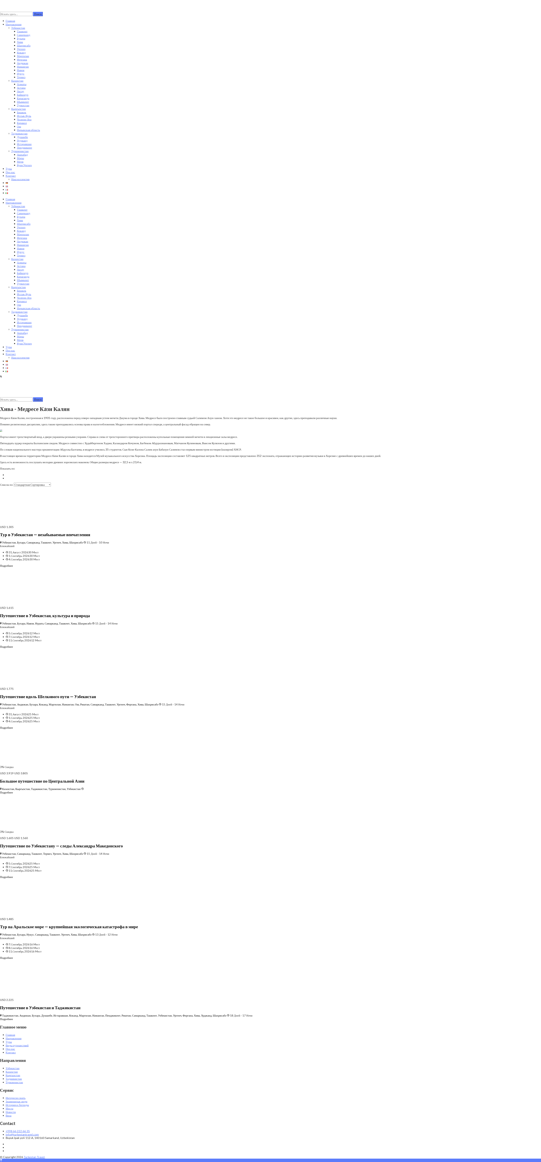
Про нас (10, 172)
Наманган (23, 66)
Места (9, 1108)
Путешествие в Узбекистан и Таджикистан (40, 1007)
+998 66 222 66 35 (18, 1131)
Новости (11, 1112)
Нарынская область (28, 130)
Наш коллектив (20, 179)
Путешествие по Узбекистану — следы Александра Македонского (61, 845)
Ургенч (21, 49)
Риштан (84, 704)
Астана (21, 87)
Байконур (22, 94)
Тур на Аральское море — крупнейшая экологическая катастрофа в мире (69, 926)
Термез (21, 77)
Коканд (21, 52)
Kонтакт (11, 175)
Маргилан (23, 56)
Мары (20, 158)
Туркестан (23, 105)
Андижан (22, 63)
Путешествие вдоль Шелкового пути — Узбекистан (48, 696)
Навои (20, 70)
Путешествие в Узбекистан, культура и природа (45, 615)
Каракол (22, 122)
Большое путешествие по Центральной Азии (42, 780)
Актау (20, 91)
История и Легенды (17, 1105)
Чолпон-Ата (24, 119)
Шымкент (23, 101)
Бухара (21, 38)
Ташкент (22, 31)
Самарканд (23, 34)
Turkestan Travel (34, 1157)
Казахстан (17, 80)
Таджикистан (19, 133)
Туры (9, 168)
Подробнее (6, 565)
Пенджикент (24, 147)
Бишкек (21, 112)
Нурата (39, 623)
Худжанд (22, 140)
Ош (19, 126)
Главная (10, 20)
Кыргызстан (18, 108)
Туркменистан (20, 151)
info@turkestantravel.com (22, 1134)
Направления (13, 24)
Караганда (23, 98)
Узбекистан (18, 27)
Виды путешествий (17, 1045)
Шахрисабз (23, 45)
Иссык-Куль (24, 115)
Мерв (20, 161)
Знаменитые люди (16, 1101)
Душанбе (22, 137)
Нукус (20, 73)
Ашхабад (22, 154)
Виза (8, 1115)
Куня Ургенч (24, 165)
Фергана (22, 59)
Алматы (21, 84)
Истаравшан (24, 144)
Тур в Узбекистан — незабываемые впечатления (45, 534)
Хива (20, 42)
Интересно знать (16, 1097)
